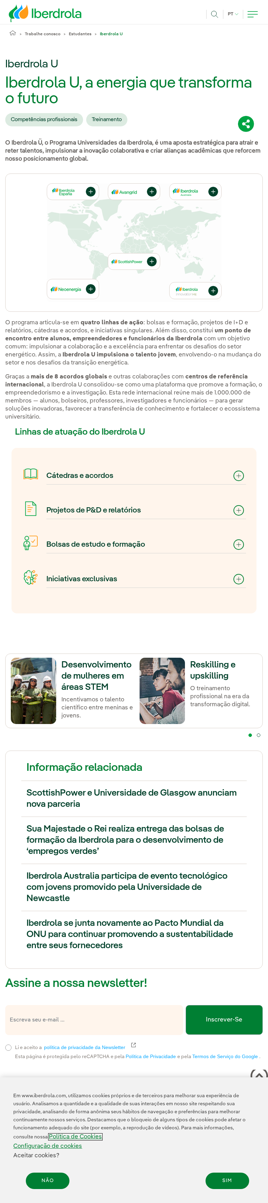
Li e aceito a (115, 1046)
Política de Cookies (75, 1137)
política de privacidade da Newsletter (89, 1047)
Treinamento (107, 120)
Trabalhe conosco (42, 34)
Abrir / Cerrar (152, 192)
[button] (238, 475)
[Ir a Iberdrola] (36, 13)
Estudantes (80, 34)
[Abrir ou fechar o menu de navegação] (252, 14)
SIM (227, 1180)
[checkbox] (8, 1048)
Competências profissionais (44, 120)
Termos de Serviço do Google (225, 1056)
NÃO (48, 1180)
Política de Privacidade (151, 1056)
